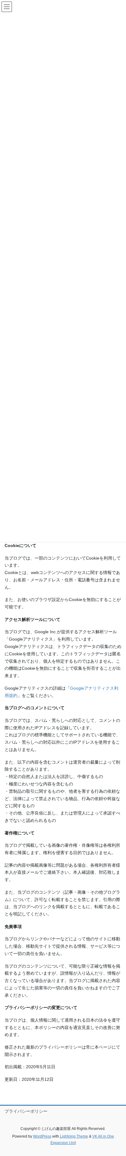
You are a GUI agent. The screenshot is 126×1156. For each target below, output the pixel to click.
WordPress (42, 1136)
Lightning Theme (74, 1136)
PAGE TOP (117, 1115)
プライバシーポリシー (26, 1111)
